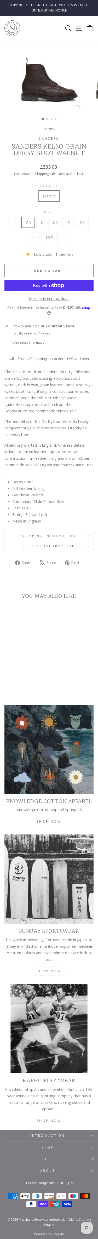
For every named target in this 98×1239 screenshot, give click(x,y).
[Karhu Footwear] (49, 1028)
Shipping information (49, 536)
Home (48, 128)
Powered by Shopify (49, 1234)
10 (33, 237)
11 (64, 237)
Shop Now (49, 821)
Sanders (49, 138)
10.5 (49, 237)
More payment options (49, 298)
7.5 (28, 222)
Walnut (49, 195)
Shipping (42, 174)
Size (49, 212)
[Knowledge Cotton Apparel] (49, 749)
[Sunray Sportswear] (49, 879)
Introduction (47, 1135)
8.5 (55, 222)
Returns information (48, 546)
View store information (30, 342)
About (47, 1170)
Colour (49, 186)
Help (47, 1159)
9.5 (81, 222)
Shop (48, 1147)
